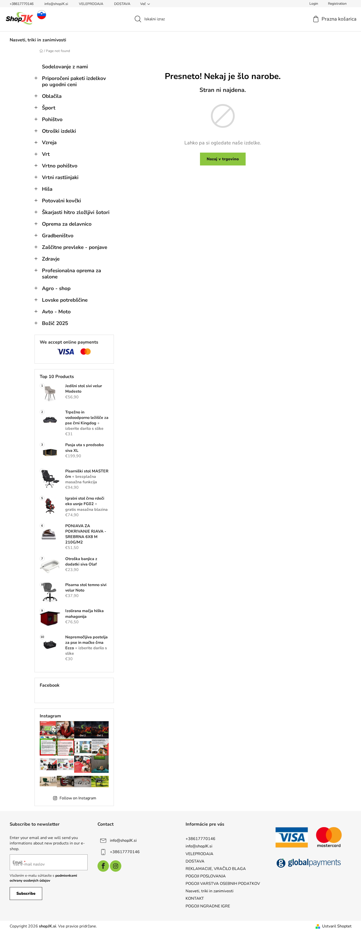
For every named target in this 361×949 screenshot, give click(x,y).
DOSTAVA (122, 3)
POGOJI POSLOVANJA (206, 876)
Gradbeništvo (57, 235)
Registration (337, 3)
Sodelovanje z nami (65, 66)
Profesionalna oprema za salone (71, 273)
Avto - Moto (56, 311)
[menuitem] (38, 39)
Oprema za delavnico (67, 223)
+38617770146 (21, 3)
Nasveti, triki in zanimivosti (209, 891)
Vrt (46, 154)
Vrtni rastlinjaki (60, 177)
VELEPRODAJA (91, 3)
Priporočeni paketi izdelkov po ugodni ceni (74, 81)
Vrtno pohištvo (59, 165)
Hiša (47, 189)
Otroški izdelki (59, 131)
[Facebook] (103, 866)
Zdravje (51, 258)
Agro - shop (56, 288)
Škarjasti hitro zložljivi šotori (75, 212)
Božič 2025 (55, 323)
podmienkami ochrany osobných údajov (43, 878)
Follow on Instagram (78, 798)
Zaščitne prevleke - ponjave (74, 247)
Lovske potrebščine (65, 300)
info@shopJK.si (56, 3)
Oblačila (52, 96)
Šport (48, 107)
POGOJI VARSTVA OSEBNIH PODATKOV (223, 883)
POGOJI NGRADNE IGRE (208, 906)
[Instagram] (115, 866)
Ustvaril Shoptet (337, 926)
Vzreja (49, 142)
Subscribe (25, 893)
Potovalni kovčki (61, 200)
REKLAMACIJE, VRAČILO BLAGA (216, 868)
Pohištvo (52, 119)
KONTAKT (195, 898)
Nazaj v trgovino (223, 159)
